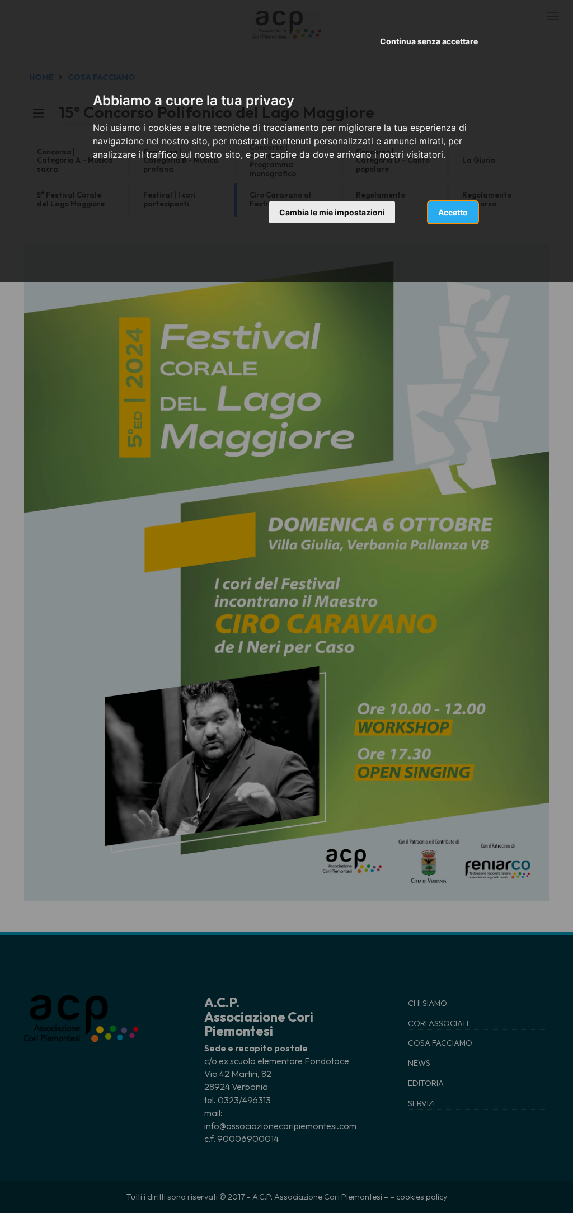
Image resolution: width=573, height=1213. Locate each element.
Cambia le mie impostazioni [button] (332, 212)
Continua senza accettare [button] (429, 41)
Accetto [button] (453, 212)
